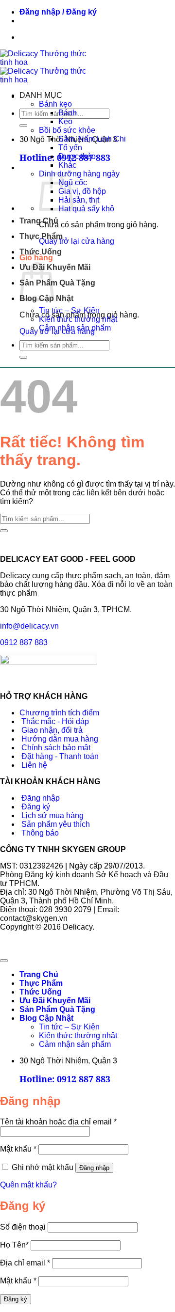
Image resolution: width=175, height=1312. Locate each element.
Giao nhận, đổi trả (51, 730)
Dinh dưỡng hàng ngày (79, 174)
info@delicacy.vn (29, 626)
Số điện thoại (23, 1227)
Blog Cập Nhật (46, 1018)
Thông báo (39, 833)
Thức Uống (40, 252)
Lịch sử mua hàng (51, 815)
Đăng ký (34, 807)
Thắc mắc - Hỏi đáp (54, 721)
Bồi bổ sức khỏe (67, 130)
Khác (67, 165)
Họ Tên (14, 1245)
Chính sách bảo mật (54, 747)
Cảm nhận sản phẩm (75, 328)
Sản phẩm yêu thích (54, 824)
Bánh (67, 113)
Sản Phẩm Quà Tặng (57, 283)
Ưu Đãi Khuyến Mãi (54, 267)
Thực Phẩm (41, 236)
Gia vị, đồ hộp (82, 191)
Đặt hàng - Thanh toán (59, 756)
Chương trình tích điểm (59, 713)
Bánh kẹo (55, 104)
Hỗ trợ (76, 20)
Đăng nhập (39, 798)
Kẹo (65, 121)
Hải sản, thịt (78, 200)
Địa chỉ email (25, 1263)
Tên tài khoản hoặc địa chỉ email (58, 1122)
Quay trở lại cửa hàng (76, 241)
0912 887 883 (24, 642)
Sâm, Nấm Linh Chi (92, 139)
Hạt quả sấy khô (86, 209)
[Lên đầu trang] (4, 960)
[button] (58, 12)
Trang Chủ (38, 221)
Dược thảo (77, 156)
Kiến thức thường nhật (78, 319)
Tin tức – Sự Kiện (69, 310)
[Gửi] (23, 125)
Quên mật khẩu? (28, 1185)
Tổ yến (70, 147)
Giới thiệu (41, 20)
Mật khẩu (18, 1149)
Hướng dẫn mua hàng (58, 739)
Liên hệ (33, 765)
